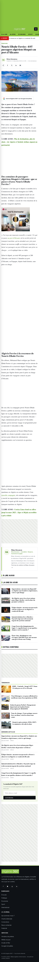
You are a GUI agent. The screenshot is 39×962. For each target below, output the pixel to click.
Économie (22, 34)
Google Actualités (7, 946)
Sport (30, 34)
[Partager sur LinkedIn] (16, 65)
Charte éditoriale (6, 919)
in (16, 886)
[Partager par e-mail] (20, 65)
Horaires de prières (7, 936)
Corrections (5, 922)
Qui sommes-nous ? (7, 916)
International (5, 907)
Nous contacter (6, 925)
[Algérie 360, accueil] (19, 29)
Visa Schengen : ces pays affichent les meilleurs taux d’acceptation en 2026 (24, 697)
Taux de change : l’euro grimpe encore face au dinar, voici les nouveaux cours (24, 715)
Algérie (13, 34)
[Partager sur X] (12, 65)
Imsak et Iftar (5, 943)
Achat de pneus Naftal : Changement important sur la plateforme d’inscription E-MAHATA (23, 707)
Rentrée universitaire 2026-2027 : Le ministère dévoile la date (24, 723)
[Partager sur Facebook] (7, 65)
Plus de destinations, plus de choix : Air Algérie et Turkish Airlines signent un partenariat (19, 142)
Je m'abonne (9, 797)
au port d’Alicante (13, 238)
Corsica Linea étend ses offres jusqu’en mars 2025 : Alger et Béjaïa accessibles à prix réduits (19, 512)
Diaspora (4, 43)
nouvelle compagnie (8, 495)
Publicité (4, 928)
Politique (4, 898)
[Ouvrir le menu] (36, 29)
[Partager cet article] (3, 65)
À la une (4, 34)
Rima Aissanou (12, 59)
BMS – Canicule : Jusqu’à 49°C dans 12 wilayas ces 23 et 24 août (24, 687)
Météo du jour (6, 940)
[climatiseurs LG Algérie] (19, 219)
